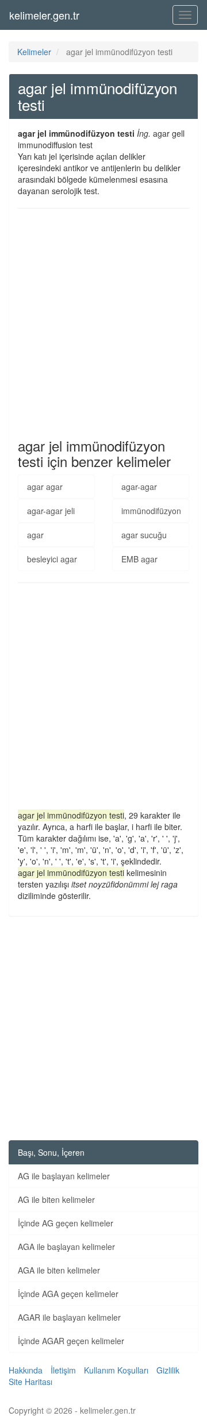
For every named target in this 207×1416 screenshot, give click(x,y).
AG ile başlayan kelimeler (64, 1176)
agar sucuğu (144, 535)
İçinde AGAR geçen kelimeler (71, 1340)
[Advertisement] (103, 323)
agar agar (45, 486)
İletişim (63, 1370)
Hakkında (26, 1370)
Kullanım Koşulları (116, 1370)
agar (35, 535)
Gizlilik (167, 1370)
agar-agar (139, 486)
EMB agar (139, 559)
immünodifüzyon (151, 510)
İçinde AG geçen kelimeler (65, 1223)
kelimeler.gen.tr (44, 14)
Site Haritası (30, 1381)
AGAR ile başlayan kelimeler (69, 1317)
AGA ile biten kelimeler (59, 1270)
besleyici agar (52, 559)
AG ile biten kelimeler (56, 1199)
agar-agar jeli (51, 510)
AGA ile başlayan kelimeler (66, 1246)
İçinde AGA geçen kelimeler (68, 1293)
